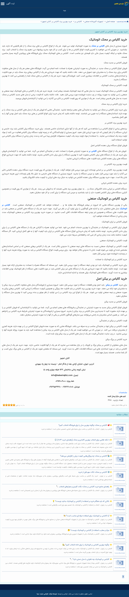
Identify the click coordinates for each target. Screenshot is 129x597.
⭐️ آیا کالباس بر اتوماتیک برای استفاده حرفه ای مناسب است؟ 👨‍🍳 (87, 515)
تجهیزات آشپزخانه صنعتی (93, 21)
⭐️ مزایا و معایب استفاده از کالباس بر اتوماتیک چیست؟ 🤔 (90, 530)
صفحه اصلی (110, 21)
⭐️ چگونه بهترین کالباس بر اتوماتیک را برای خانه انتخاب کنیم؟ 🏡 (87, 544)
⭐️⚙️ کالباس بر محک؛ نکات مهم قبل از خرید (95, 472)
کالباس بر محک (98, 46)
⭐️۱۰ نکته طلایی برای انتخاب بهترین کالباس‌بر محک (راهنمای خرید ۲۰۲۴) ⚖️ (83, 439)
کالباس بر (78, 21)
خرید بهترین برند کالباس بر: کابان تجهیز (57, 21)
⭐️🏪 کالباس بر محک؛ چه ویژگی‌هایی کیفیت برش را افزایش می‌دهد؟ (86, 456)
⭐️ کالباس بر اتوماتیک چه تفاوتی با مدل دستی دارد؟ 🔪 (91, 559)
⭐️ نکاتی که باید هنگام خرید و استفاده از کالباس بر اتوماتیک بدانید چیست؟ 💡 (82, 501)
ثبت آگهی (10, 3)
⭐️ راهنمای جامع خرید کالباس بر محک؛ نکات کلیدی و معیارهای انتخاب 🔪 (84, 486)
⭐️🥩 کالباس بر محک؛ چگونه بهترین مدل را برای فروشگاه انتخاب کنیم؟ (85, 425)
